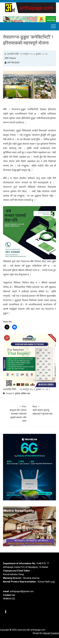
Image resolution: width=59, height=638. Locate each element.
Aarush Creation (51, 633)
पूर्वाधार (17, 393)
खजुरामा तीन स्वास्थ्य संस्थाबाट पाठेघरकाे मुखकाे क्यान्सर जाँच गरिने (18, 413)
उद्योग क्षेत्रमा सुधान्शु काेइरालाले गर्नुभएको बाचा (42, 410)
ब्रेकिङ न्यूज (25, 393)
